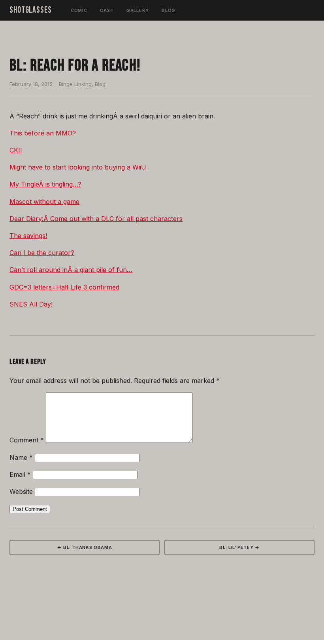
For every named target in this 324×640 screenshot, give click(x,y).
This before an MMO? (42, 133)
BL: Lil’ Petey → (239, 547)
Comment (26, 440)
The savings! (28, 236)
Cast (107, 10)
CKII (15, 150)
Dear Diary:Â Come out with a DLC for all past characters (96, 219)
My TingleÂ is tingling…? (45, 184)
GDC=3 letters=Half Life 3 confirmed (64, 287)
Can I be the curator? (41, 253)
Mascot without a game (44, 202)
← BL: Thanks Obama (84, 547)
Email (20, 474)
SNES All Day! (31, 304)
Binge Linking (75, 84)
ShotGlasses (30, 10)
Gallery (137, 10)
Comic (79, 10)
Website (21, 491)
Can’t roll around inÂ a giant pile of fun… (70, 270)
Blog (169, 10)
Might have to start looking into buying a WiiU (77, 167)
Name (21, 457)
